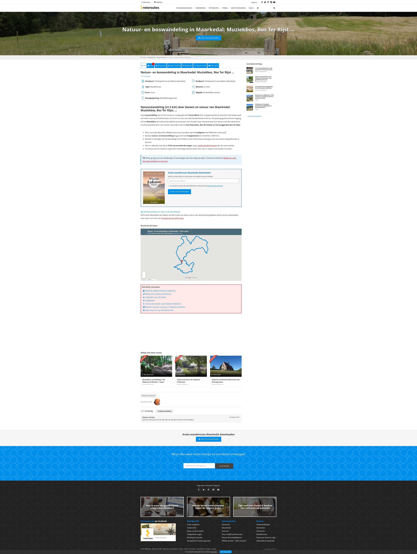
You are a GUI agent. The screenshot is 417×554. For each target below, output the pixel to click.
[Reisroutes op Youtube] (274, 2)
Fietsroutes (213, 8)
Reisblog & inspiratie (194, 537)
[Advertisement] (191, 332)
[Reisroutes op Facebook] (262, 2)
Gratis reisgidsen (238, 8)
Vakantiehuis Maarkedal (265, 541)
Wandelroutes (151, 57)
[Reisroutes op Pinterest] (268, 2)
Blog (251, 8)
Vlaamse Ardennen (162, 57)
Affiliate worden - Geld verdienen (234, 541)
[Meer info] (258, 9)
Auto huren (214, 66)
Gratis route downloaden (209, 38)
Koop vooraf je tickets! (195, 531)
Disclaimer (192, 549)
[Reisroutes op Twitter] (265, 2)
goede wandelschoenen (207, 145)
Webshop (159, 2)
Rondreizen (200, 8)
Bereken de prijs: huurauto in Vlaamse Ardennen (165, 307)
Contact (213, 549)
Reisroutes (150, 7)
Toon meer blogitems (254, 116)
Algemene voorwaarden (170, 549)
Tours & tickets (175, 66)
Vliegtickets (188, 66)
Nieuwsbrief (226, 528)
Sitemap (207, 549)
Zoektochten (191, 528)
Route (143, 65)
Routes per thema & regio (266, 537)
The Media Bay (146, 549)
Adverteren (146, 2)
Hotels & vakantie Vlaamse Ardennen (160, 291)
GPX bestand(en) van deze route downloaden (161, 212)
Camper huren (201, 66)
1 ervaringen (146, 76)
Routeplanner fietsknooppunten (199, 541)
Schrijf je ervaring (164, 411)
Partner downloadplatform (232, 537)
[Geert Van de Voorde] (157, 402)
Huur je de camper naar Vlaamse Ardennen (163, 304)
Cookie (186, 549)
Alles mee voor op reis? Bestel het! (159, 310)
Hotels (151, 65)
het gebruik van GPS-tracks (172, 218)
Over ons (225, 531)
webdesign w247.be (270, 549)
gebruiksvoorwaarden (215, 186)
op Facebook (154, 521)
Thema (224, 8)
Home (144, 57)
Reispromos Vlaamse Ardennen (158, 294)
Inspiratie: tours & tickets (155, 297)
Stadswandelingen (184, 8)
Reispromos (161, 66)
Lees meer (214, 552)
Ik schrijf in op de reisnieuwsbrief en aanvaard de (196, 186)
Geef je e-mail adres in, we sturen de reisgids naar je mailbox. (190, 176)
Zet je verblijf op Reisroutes (232, 534)
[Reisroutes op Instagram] (271, 2)
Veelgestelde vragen (194, 534)
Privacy (181, 549)
